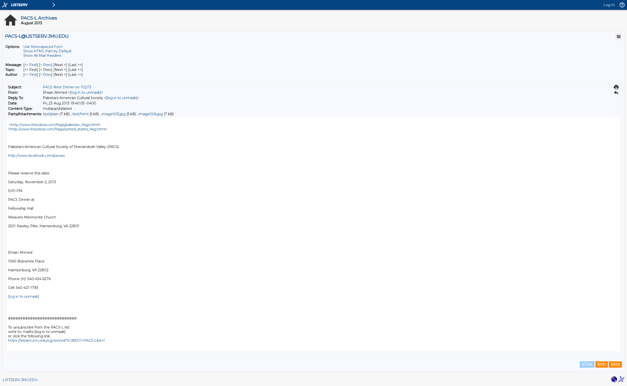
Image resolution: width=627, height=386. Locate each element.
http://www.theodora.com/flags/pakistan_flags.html (55, 125)
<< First (30, 65)
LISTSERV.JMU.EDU (20, 380)
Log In (609, 5)
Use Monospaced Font (42, 47)
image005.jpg (113, 114)
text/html (80, 114)
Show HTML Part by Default (47, 51)
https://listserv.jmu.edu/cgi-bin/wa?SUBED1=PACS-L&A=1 (56, 340)
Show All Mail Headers (42, 55)
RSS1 (601, 364)
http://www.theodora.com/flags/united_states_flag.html (57, 129)
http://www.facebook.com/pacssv (36, 155)
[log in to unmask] (85, 92)
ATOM (587, 364)
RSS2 (615, 364)
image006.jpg (151, 114)
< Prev (45, 65)
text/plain (51, 114)
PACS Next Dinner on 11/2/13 (67, 87)
